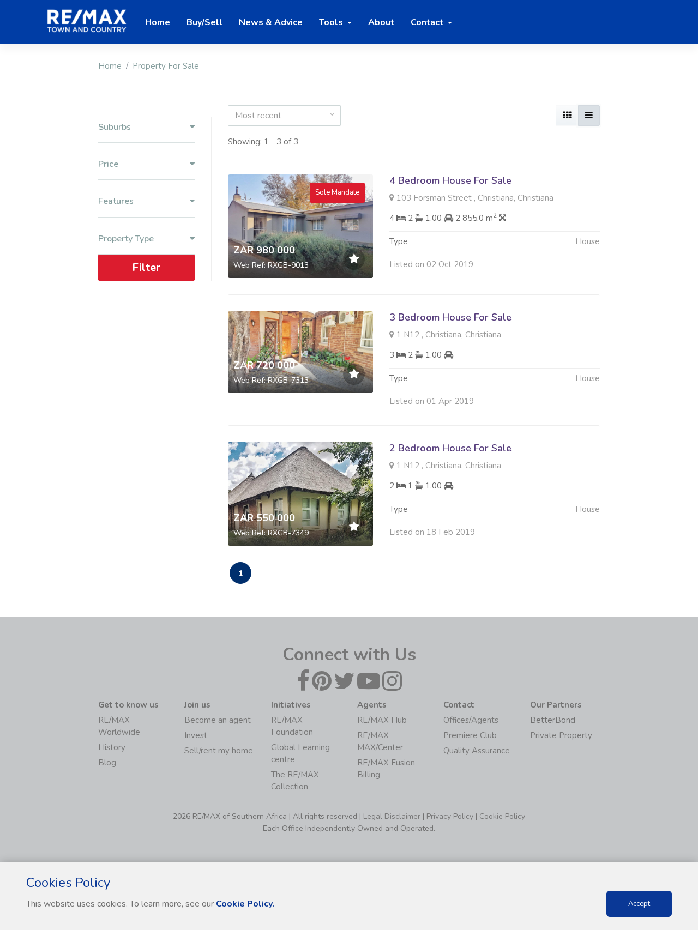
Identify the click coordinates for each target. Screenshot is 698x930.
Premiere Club (470, 735)
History (111, 747)
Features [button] (116, 201)
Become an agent (217, 720)
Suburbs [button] (114, 127)
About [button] (381, 22)
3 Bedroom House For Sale (450, 317)
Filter (146, 267)
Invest (195, 735)
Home (110, 66)
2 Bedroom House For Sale (450, 448)
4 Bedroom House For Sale (450, 180)
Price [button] (108, 164)
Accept (639, 904)
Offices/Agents (470, 720)
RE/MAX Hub (382, 720)
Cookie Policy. (245, 904)
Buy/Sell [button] (204, 22)
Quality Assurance (476, 750)
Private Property (561, 735)
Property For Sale (166, 66)
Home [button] (157, 22)
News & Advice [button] (271, 22)
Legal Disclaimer (391, 816)
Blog (107, 762)
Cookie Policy (502, 816)
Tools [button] (332, 22)
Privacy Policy (449, 816)
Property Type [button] (126, 239)
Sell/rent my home (218, 750)
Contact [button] (428, 22)
